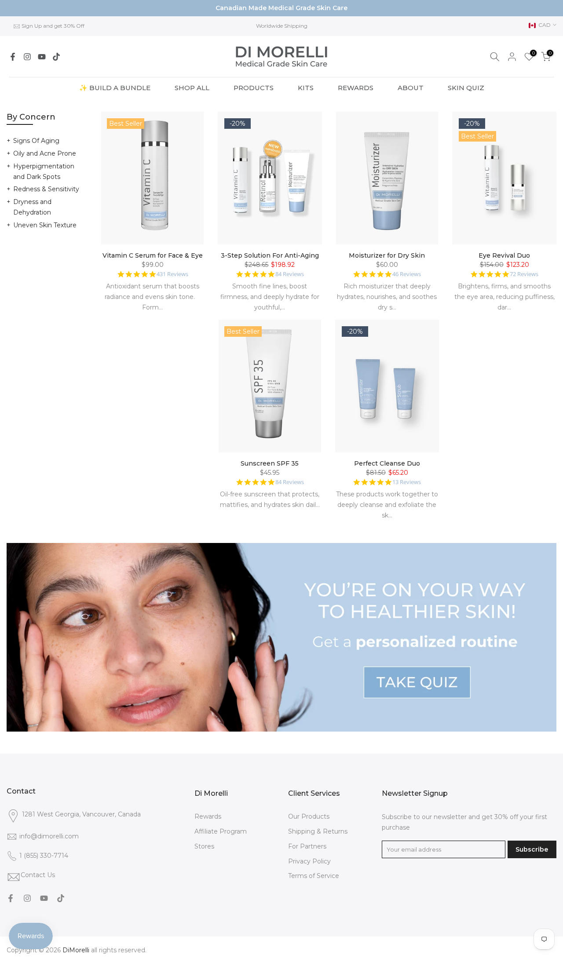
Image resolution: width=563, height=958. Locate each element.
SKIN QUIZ (466, 88)
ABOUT (411, 88)
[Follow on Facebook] (13, 56)
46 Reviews (406, 274)
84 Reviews (289, 274)
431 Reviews (172, 274)
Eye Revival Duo (504, 255)
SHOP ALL (192, 88)
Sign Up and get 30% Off (53, 25)
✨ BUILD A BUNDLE (114, 88)
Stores (204, 846)
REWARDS (355, 88)
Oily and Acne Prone (44, 153)
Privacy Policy (309, 861)
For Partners (307, 846)
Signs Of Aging (36, 141)
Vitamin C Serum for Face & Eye (152, 255)
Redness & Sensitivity (46, 189)
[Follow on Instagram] (27, 56)
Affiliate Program (220, 831)
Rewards (207, 816)
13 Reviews (406, 482)
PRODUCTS (254, 88)
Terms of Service (313, 876)
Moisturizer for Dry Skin (387, 255)
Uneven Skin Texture (45, 225)
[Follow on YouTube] (42, 56)
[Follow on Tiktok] (56, 56)
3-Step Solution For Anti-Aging (270, 255)
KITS (306, 88)
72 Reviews (524, 274)
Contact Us (38, 875)
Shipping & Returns (317, 831)
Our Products (308, 816)
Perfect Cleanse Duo (387, 463)
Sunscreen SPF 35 (270, 463)
